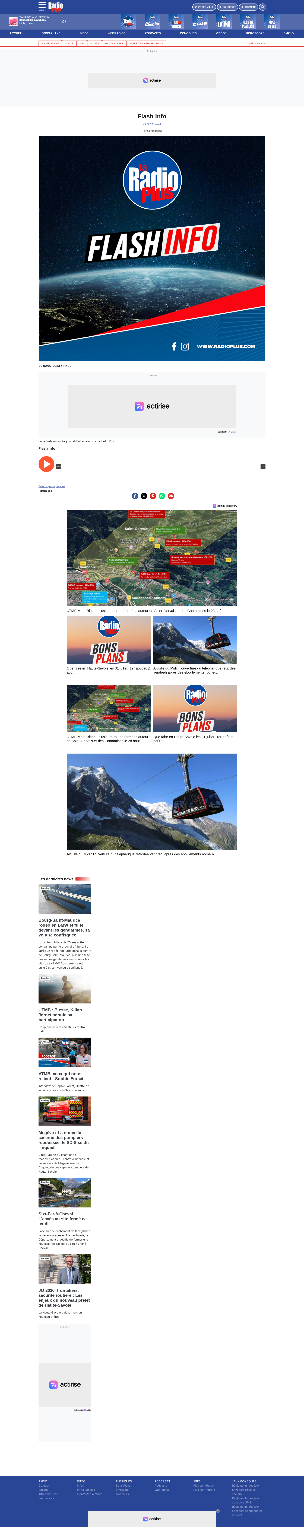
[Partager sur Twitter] (143, 497)
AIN (82, 43)
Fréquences (46, 1498)
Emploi (289, 33)
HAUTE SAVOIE (50, 43)
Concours (188, 33)
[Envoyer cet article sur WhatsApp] (161, 497)
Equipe (43, 1489)
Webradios (116, 33)
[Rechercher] (262, 7)
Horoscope (255, 33)
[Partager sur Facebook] (134, 497)
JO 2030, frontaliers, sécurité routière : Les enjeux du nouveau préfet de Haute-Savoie (64, 1298)
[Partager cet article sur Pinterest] (152, 497)
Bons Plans (51, 33)
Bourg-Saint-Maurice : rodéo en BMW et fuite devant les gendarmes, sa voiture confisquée (64, 927)
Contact (44, 1485)
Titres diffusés (48, 1494)
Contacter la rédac (89, 1494)
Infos (84, 33)
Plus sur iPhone (203, 1485)
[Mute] (64, 21)
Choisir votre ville (255, 43)
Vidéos (221, 33)
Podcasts (153, 33)
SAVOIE (69, 43)
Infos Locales (86, 1489)
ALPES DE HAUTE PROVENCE (146, 43)
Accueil (16, 33)
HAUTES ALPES (114, 43)
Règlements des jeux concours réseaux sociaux (245, 1490)
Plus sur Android (204, 1489)
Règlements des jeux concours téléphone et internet (247, 1511)
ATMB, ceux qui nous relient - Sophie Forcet (61, 1076)
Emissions (122, 1489)
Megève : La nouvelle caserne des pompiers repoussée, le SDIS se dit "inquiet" (64, 1140)
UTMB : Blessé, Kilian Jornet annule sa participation (60, 1015)
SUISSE (94, 43)
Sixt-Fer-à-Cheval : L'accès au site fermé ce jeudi (63, 1219)
